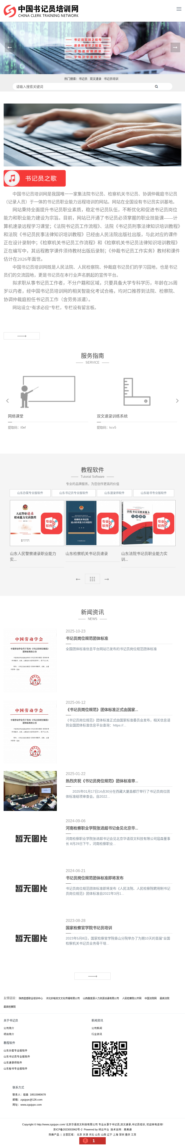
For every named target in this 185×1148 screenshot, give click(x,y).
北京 (79, 1134)
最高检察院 (10, 1006)
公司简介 (9, 1028)
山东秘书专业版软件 (154, 493)
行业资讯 (97, 1034)
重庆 (127, 1134)
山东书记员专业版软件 (73, 493)
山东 (97, 1134)
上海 (115, 1134)
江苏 (133, 1134)
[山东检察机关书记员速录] (93, 523)
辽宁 (109, 1134)
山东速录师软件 (114, 493)
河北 (91, 1134)
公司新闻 (97, 1028)
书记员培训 (111, 79)
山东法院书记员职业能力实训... (144, 556)
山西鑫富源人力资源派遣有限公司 (101, 998)
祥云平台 (104, 1129)
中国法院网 (151, 998)
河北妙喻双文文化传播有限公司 (63, 998)
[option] (48, 405)
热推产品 (54, 1134)
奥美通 (128, 1129)
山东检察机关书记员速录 (87, 554)
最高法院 (164, 998)
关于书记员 (11, 1020)
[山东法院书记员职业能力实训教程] (148, 523)
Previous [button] (7, 401)
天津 (85, 1134)
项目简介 (9, 1034)
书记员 (83, 79)
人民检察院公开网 (131, 998)
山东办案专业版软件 (30, 493)
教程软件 (9, 1043)
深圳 (121, 1134)
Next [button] (177, 401)
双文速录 (95, 79)
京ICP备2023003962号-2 (67, 1129)
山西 (103, 1134)
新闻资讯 (97, 1020)
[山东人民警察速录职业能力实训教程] (37, 523)
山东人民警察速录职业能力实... (33, 556)
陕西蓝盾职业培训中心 (31, 998)
